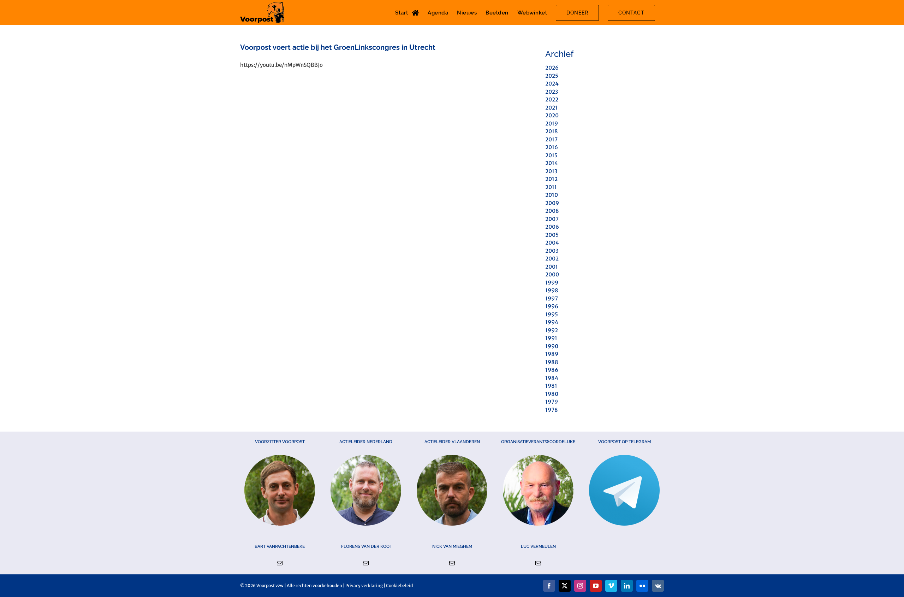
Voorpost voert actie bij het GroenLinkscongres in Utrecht (337, 47)
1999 (551, 282)
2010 (551, 195)
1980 (551, 394)
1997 (551, 298)
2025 (551, 75)
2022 (551, 99)
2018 (551, 131)
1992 (551, 330)
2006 (552, 226)
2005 (552, 235)
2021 (551, 107)
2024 (552, 83)
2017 (551, 139)
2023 (551, 91)
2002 (552, 258)
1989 (551, 354)
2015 (551, 155)
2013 (551, 171)
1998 (551, 290)
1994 (551, 322)
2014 (551, 163)
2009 (552, 203)
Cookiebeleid (399, 585)
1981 (551, 385)
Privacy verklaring (364, 585)
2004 (552, 242)
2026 (552, 67)
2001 (551, 266)
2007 (552, 219)
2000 (552, 274)
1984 (551, 378)
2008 (552, 210)
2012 (551, 179)
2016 (551, 147)
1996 (551, 306)
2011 (551, 187)
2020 (552, 115)
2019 (551, 123)
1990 (551, 346)
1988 (551, 362)
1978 (551, 409)
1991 (551, 338)
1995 (551, 314)
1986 (551, 370)
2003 (551, 250)
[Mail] (279, 563)
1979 (551, 401)
